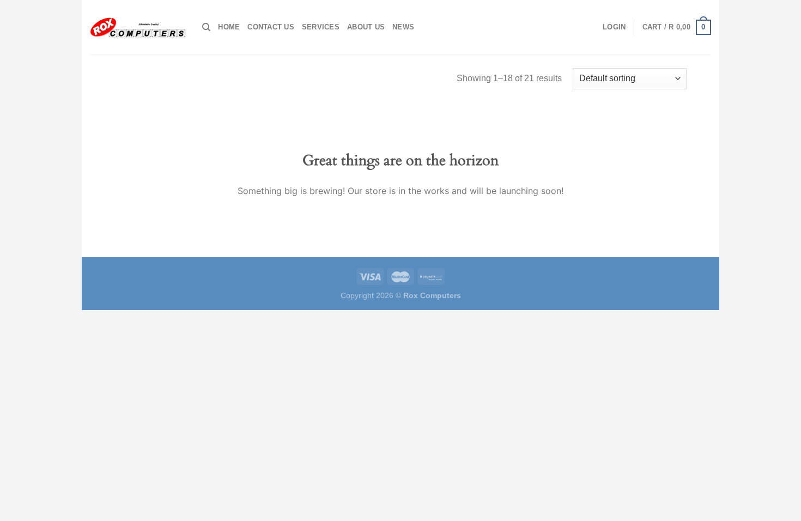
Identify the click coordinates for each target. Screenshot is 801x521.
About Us (366, 27)
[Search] (206, 27)
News (403, 27)
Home (229, 27)
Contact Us (270, 27)
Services (320, 27)
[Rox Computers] (138, 27)
